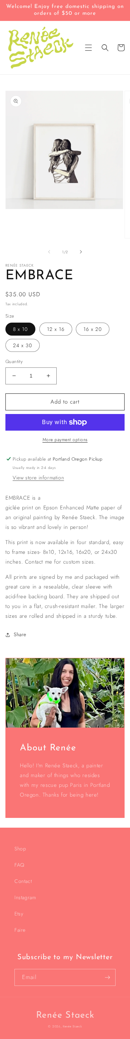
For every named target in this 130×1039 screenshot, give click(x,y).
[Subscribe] (107, 977)
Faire (20, 930)
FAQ (19, 864)
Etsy (18, 913)
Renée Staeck (72, 1026)
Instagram (25, 897)
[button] (88, 48)
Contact (23, 881)
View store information (38, 477)
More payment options (65, 439)
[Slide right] (81, 252)
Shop (20, 848)
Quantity (14, 361)
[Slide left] (49, 252)
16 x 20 (92, 329)
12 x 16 (56, 329)
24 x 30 (22, 345)
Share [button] (20, 634)
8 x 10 (20, 329)
